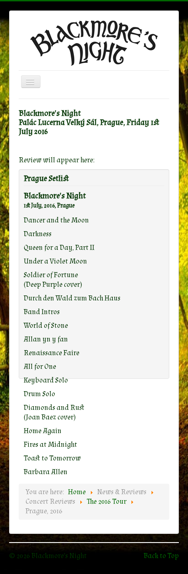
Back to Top (161, 556)
